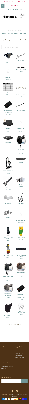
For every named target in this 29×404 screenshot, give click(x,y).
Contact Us (4, 370)
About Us (3, 368)
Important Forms (19, 352)
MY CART (18, 9)
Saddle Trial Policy (19, 357)
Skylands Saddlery (16, 394)
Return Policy (18, 359)
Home (9, 30)
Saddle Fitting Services (20, 353)
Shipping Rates (18, 355)
